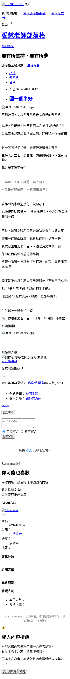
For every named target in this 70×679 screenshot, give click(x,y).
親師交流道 (33, 398)
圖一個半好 (21, 98)
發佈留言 (8, 436)
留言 (41, 383)
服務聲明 (42, 620)
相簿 (12, 73)
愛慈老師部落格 (23, 35)
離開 (22, 671)
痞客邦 (32, 383)
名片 (12, 82)
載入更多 (8, 412)
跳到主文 (8, 46)
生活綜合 (33, 65)
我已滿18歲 (9, 671)
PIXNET (18, 616)
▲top (5, 405)
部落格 (14, 77)
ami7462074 (9, 361)
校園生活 (32, 393)
